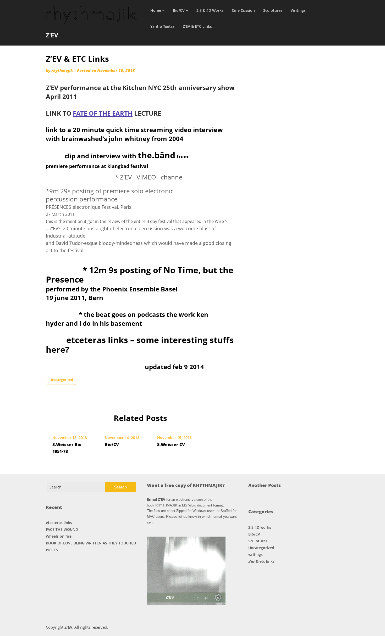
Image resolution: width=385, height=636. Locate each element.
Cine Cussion (243, 10)
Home (155, 10)
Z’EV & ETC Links (197, 26)
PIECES (52, 549)
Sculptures (272, 10)
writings (255, 554)
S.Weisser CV (171, 444)
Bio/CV (179, 10)
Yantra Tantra (162, 26)
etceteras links (59, 522)
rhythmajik (62, 70)
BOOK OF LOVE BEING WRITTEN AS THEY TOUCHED (91, 543)
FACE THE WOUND (62, 529)
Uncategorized (61, 379)
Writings (298, 10)
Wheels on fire (59, 536)
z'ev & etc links (261, 561)
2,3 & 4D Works (209, 10)
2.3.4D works (259, 527)
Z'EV (52, 35)
